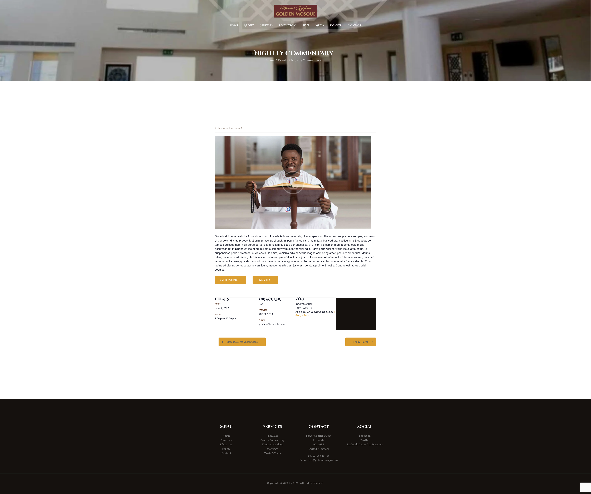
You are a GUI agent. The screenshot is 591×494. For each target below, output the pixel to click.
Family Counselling (272, 440)
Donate (226, 448)
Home (270, 60)
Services (226, 440)
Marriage (272, 448)
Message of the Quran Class (242, 342)
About (226, 435)
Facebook (365, 435)
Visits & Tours (272, 453)
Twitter (365, 440)
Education (226, 444)
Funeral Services (272, 444)
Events (283, 60)
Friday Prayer (360, 342)
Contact (226, 453)
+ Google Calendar (229, 279)
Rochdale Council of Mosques (365, 444)
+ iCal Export (263, 279)
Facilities (272, 435)
